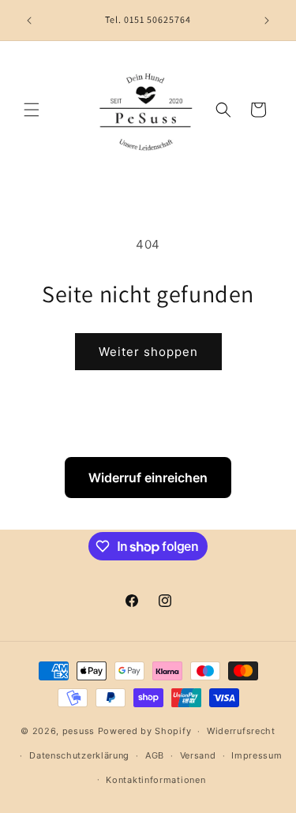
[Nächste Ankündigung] (266, 20)
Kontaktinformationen (155, 779)
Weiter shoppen (148, 351)
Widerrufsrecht (241, 730)
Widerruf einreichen (148, 477)
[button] (31, 109)
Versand (198, 755)
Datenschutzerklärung (79, 755)
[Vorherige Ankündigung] (29, 20)
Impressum (256, 755)
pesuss (80, 730)
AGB (154, 755)
